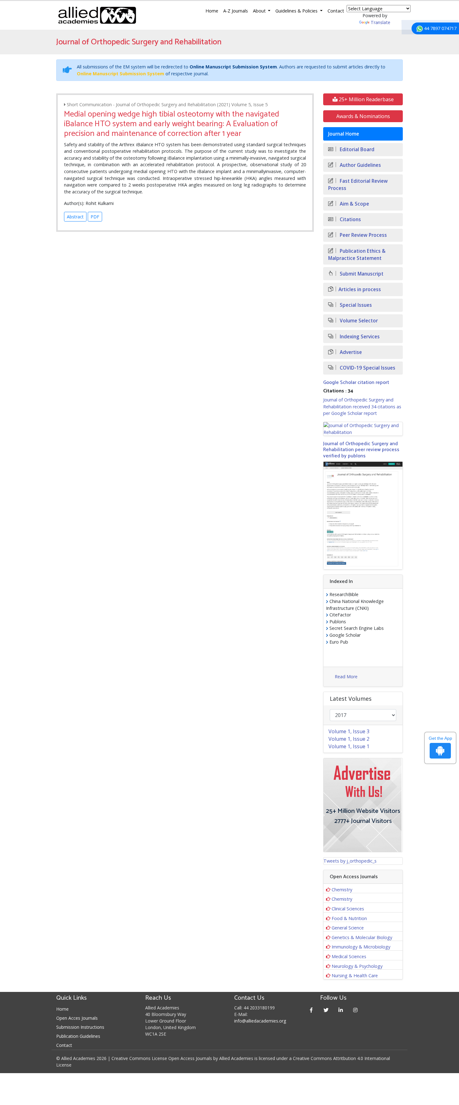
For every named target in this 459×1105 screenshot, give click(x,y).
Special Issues (355, 305)
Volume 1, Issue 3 (348, 731)
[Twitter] (326, 1009)
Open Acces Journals (77, 1018)
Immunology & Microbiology (361, 947)
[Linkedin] (340, 1009)
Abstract (75, 217)
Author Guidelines (359, 165)
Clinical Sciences (348, 909)
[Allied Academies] (97, 15)
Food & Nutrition (349, 918)
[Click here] (362, 429)
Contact (336, 11)
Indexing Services (359, 336)
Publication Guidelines (78, 1036)
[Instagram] (355, 1009)
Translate (380, 22)
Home (211, 11)
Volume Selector (358, 320)
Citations (349, 219)
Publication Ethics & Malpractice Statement (357, 254)
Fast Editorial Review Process (358, 185)
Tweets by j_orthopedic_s (350, 861)
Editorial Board (356, 149)
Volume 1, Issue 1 (348, 746)
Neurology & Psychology (357, 966)
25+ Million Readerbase (366, 99)
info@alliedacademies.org (260, 1021)
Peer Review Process (362, 235)
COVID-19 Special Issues (366, 368)
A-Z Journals (235, 11)
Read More (346, 676)
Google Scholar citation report (356, 382)
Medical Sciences (349, 956)
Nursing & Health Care (355, 975)
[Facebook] (311, 1009)
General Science (348, 928)
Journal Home (343, 134)
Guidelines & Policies (297, 11)
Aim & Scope (353, 204)
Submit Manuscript (360, 274)
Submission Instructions (80, 1027)
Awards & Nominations (363, 116)
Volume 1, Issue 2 (348, 738)
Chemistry (342, 890)
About (260, 11)
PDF (95, 217)
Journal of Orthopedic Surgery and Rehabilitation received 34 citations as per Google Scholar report (362, 406)
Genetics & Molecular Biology (362, 937)
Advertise (350, 352)
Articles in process (359, 289)
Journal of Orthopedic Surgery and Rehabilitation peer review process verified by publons (361, 450)
